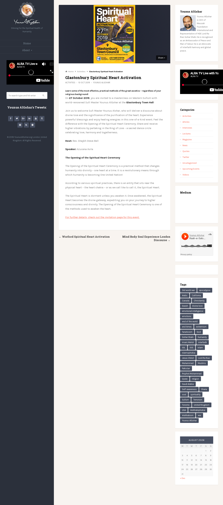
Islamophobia (188, 353)
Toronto (186, 405)
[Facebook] (10, 118)
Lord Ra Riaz (204, 358)
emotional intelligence (192, 311)
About (26, 50)
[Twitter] (16, 118)
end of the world (190, 321)
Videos (186, 174)
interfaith (202, 342)
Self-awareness (189, 389)
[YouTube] (35, 118)
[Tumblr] (42, 118)
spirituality (195, 394)
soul (184, 394)
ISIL (183, 347)
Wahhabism (187, 415)
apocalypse (204, 290)
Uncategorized (190, 163)
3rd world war (188, 290)
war (199, 415)
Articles (186, 122)
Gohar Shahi (187, 337)
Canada (185, 300)
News (185, 145)
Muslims (202, 363)
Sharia (204, 389)
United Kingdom (201, 405)
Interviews (187, 128)
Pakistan (186, 368)
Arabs (184, 295)
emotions (186, 316)
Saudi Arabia (188, 384)
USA (184, 410)
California (196, 295)
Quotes (186, 151)
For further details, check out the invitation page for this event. (102, 217)
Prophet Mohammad (191, 373)
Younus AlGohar (101, 82)
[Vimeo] (19, 125)
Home (27, 43)
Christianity (199, 300)
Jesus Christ (188, 358)
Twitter (186, 157)
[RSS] (26, 125)
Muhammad (187, 363)
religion (195, 379)
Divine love (197, 306)
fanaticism (187, 332)
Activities (70, 82)
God (199, 332)
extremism (201, 326)
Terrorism (197, 399)
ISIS (191, 347)
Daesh (185, 306)
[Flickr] (32, 125)
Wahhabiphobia (197, 410)
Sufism (185, 399)
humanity (202, 337)
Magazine (187, 139)
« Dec (182, 478)
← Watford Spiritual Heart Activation (84, 236)
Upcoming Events (191, 169)
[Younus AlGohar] (27, 24)
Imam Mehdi (188, 342)
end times (187, 326)
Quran (185, 379)
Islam (200, 347)
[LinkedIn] (29, 118)
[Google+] (23, 118)
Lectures (187, 133)
